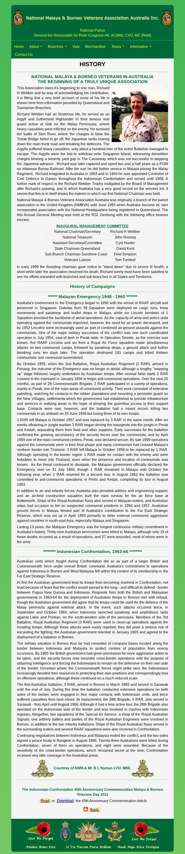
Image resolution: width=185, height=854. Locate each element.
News (116, 47)
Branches (55, 47)
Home (19, 47)
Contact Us (24, 54)
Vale (76, 47)
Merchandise (95, 47)
